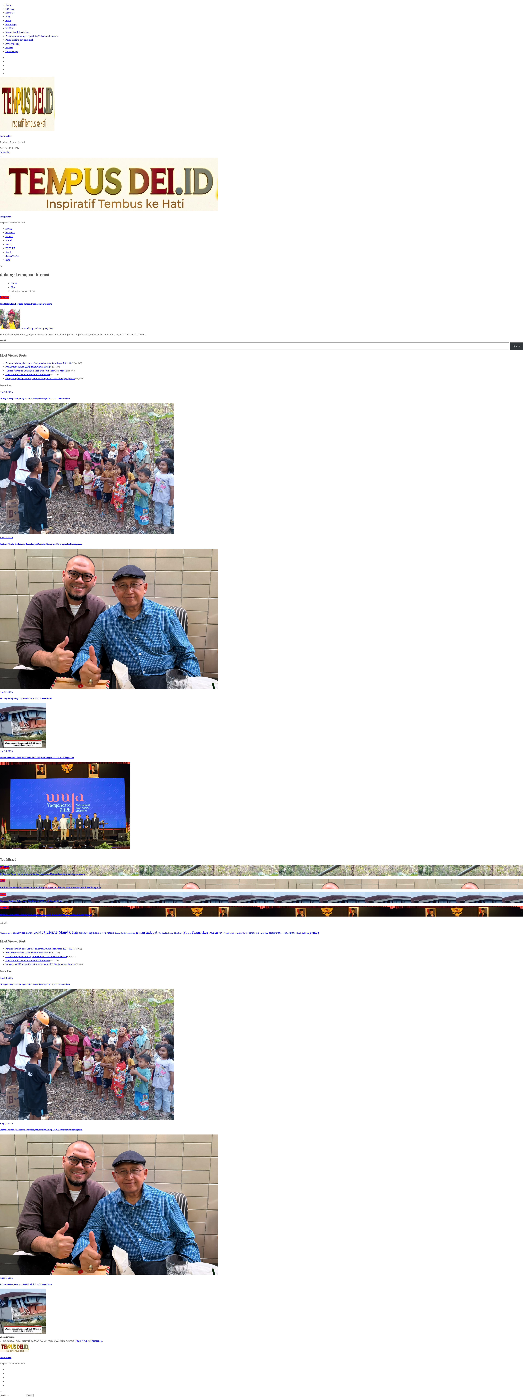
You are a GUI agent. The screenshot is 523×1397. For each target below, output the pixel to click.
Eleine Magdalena (62, 932)
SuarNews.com (7, 851)
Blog (7, 16)
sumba (314, 932)
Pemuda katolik (229, 933)
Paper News (81, 1340)
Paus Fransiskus (195, 932)
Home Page (10, 24)
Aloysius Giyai (6, 933)
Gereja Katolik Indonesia (125, 933)
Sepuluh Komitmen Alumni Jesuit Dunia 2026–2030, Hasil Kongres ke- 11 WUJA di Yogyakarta (37, 757)
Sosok (8, 252)
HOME (8, 228)
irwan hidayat (146, 932)
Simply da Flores (303, 933)
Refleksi (9, 236)
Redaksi (9, 47)
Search (3, 340)
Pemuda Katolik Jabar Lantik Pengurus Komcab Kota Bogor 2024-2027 (39, 362)
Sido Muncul (288, 932)
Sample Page (11, 51)
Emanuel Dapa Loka (30, 328)
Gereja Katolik (107, 932)
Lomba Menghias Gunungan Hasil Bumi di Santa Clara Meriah (36, 370)
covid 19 (39, 932)
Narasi (8, 240)
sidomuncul (275, 932)
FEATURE (10, 248)
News (2, 880)
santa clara (264, 933)
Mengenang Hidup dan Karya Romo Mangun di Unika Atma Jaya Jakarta (40, 378)
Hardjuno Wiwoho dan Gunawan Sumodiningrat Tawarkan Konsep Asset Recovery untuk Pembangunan (41, 544)
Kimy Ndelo (178, 933)
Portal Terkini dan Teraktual (19, 39)
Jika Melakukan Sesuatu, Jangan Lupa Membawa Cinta (26, 303)
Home (8, 4)
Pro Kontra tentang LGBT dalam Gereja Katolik (28, 366)
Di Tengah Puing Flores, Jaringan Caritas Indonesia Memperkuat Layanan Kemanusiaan (35, 398)
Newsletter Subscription (17, 32)
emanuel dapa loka (89, 932)
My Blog (9, 28)
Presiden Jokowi (241, 933)
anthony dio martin (22, 932)
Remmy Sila (253, 932)
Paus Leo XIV (216, 932)
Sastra (8, 244)
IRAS (7, 259)
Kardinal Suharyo (166, 933)
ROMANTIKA (12, 255)
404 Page (9, 8)
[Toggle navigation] (1, 156)
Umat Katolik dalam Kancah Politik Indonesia (27, 374)
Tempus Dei (5, 135)
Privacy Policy (12, 43)
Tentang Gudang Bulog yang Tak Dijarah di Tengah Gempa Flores (26, 698)
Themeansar (96, 1340)
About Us (9, 12)
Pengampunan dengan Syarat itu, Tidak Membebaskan (31, 35)
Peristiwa (10, 232)
